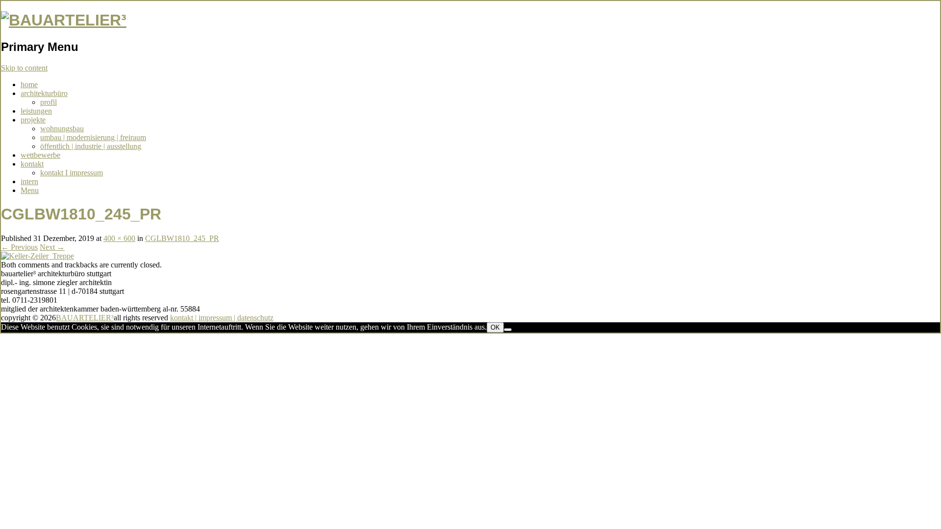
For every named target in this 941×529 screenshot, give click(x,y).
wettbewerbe (40, 155)
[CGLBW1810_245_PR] (37, 256)
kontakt (32, 164)
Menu (30, 190)
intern (29, 181)
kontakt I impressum (71, 172)
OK (495, 327)
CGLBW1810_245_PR (182, 238)
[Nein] (508, 329)
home (29, 84)
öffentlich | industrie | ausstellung (90, 146)
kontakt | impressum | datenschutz (221, 317)
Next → (52, 247)
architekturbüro (44, 93)
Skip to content (24, 68)
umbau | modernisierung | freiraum (93, 137)
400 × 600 (119, 238)
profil (48, 102)
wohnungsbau (62, 128)
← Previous (19, 247)
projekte (33, 120)
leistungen (36, 111)
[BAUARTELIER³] (63, 20)
